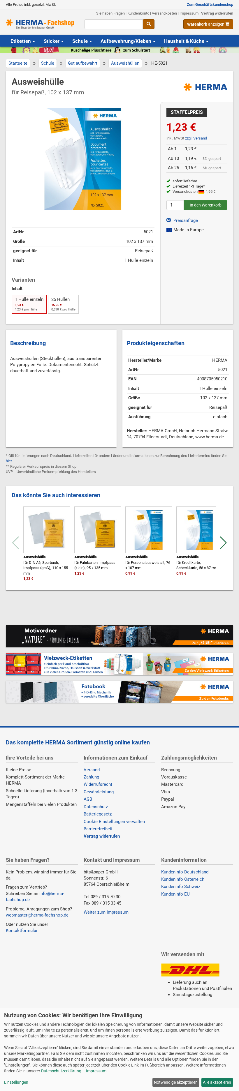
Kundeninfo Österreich (182, 879)
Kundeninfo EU (175, 894)
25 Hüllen (63, 304)
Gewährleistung (99, 792)
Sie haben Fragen (110, 13)
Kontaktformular (22, 930)
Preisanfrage (185, 220)
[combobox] (114, 24)
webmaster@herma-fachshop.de (37, 915)
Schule (80, 41)
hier (9, 461)
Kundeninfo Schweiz (180, 886)
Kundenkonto (138, 13)
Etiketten (21, 41)
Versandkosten (164, 13)
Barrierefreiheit (98, 829)
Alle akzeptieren (217, 1082)
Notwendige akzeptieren (176, 1082)
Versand (92, 769)
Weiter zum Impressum (106, 912)
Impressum (189, 13)
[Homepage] (41, 24)
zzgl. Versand (196, 138)
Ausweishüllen (125, 63)
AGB (88, 799)
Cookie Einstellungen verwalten (114, 821)
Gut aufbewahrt (82, 63)
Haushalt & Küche (184, 41)
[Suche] (148, 24)
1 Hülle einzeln (29, 304)
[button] (223, 542)
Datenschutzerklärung (61, 1071)
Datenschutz (96, 806)
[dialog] (119, 1049)
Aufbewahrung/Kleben (126, 41)
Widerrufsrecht (98, 784)
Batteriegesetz (98, 814)
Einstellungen (16, 1082)
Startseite (17, 63)
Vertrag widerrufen (217, 13)
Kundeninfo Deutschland (184, 872)
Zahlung (91, 777)
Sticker (52, 41)
